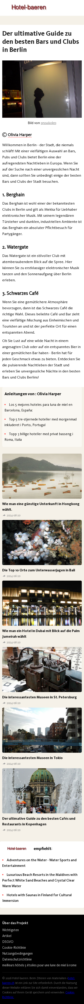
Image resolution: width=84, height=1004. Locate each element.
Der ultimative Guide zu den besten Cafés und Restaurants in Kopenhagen (38, 821)
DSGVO (7, 942)
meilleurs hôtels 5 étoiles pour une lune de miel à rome (39, 965)
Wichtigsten (10, 930)
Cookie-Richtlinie (14, 948)
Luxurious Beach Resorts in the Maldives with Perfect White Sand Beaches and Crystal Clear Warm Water (40, 880)
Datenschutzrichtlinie (17, 959)
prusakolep (48, 123)
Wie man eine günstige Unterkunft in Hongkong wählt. (41, 507)
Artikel (6, 936)
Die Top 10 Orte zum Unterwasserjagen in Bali (38, 570)
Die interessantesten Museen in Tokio (32, 758)
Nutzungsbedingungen (17, 953)
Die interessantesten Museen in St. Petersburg (39, 697)
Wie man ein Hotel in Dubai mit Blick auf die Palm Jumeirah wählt (41, 634)
